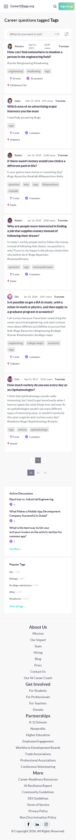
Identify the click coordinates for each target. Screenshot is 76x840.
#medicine (19, 598)
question (14, 184)
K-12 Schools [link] (38, 722)
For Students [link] (38, 690)
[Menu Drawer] (7, 6)
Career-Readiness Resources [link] (38, 779)
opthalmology (39, 429)
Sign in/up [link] (66, 6)
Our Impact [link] (38, 640)
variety (22, 429)
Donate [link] (38, 709)
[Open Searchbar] (55, 6)
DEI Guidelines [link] (38, 798)
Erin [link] (17, 379)
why (26, 184)
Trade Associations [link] (38, 754)
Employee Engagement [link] (38, 741)
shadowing (33, 71)
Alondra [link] (19, 46)
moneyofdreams (43, 267)
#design (17, 578)
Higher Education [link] (38, 735)
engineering (16, 71)
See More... (15, 548)
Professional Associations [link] (38, 760)
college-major (35, 343)
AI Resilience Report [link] (38, 786)
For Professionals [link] (38, 697)
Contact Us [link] (38, 671)
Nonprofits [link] (38, 728)
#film (15, 592)
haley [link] (18, 100)
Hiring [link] (38, 652)
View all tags (16, 606)
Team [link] (38, 646)
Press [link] (38, 665)
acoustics (53, 343)
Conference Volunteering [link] (38, 767)
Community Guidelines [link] (38, 792)
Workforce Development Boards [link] (38, 747)
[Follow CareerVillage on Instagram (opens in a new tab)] (46, 824)
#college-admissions (23, 585)
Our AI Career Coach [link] (38, 678)
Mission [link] (38, 633)
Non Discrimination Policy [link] (38, 817)
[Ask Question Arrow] (56, 34)
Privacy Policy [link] (38, 811)
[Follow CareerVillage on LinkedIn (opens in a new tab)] (38, 824)
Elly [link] (17, 296)
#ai (14, 572)
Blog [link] (38, 659)
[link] (38, 67)
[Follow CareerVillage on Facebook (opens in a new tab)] (29, 824)
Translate (64, 46)
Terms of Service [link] (38, 805)
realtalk (13, 190)
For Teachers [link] (38, 703)
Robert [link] (18, 155)
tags (47, 71)
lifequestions (50, 184)
